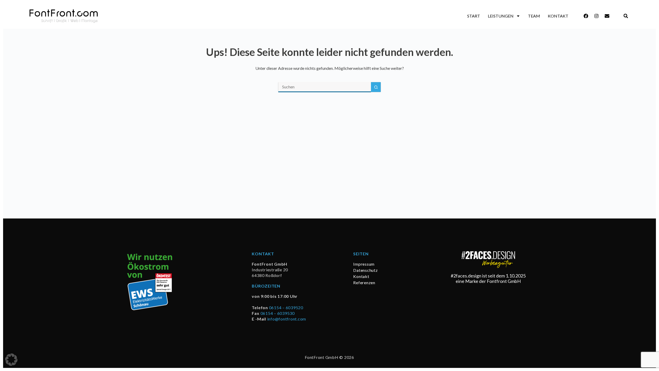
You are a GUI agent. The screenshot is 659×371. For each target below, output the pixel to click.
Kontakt (558, 15)
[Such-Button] (376, 87)
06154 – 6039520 (286, 307)
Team (534, 15)
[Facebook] (586, 16)
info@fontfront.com (286, 318)
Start (473, 15)
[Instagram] (596, 16)
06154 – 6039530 (278, 313)
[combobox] (324, 87)
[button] (626, 16)
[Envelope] (607, 16)
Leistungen (501, 15)
